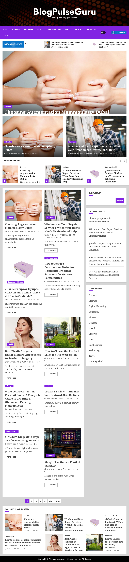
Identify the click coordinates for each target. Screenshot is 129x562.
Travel (68, 29)
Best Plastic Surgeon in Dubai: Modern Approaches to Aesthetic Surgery (23, 354)
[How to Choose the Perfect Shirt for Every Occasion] (62, 332)
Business (16, 29)
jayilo (9, 410)
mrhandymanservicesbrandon (82, 154)
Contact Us (90, 29)
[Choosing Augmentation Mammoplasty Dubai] (64, 85)
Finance (92, 317)
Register (121, 32)
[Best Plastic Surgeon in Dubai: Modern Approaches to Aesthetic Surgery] (23, 332)
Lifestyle (28, 29)
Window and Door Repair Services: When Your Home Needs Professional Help (94, 148)
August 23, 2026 (67, 282)
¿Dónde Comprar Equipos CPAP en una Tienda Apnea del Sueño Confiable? (72, 176)
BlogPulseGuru (64, 11)
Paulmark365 (51, 399)
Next (58, 501)
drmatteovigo (13, 362)
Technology (54, 29)
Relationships (95, 345)
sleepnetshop (12, 300)
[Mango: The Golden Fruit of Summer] (62, 443)
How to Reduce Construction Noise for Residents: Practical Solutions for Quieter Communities (115, 177)
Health (40, 29)
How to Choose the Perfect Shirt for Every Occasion (61, 352)
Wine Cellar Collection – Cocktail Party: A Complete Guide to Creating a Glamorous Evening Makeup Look (23, 398)
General (50, 455)
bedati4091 (11, 444)
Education (94, 311)
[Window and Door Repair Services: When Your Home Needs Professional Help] (96, 136)
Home (5, 29)
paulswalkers (52, 282)
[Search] (108, 32)
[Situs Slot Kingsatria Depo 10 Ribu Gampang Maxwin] (23, 431)
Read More (11, 248)
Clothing (93, 300)
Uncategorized (110, 167)
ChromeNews (72, 559)
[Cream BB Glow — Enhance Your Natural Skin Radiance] (62, 386)
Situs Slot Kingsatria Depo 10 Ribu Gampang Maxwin (22, 438)
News (78, 29)
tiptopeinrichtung (54, 359)
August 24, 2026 (27, 154)
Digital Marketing (97, 306)
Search (95, 192)
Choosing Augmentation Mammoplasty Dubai (56, 112)
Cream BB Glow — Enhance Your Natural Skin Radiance (62, 393)
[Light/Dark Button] (103, 32)
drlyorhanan (11, 154)
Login (5, 35)
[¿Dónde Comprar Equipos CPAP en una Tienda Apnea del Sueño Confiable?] (53, 174)
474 (50, 501)
